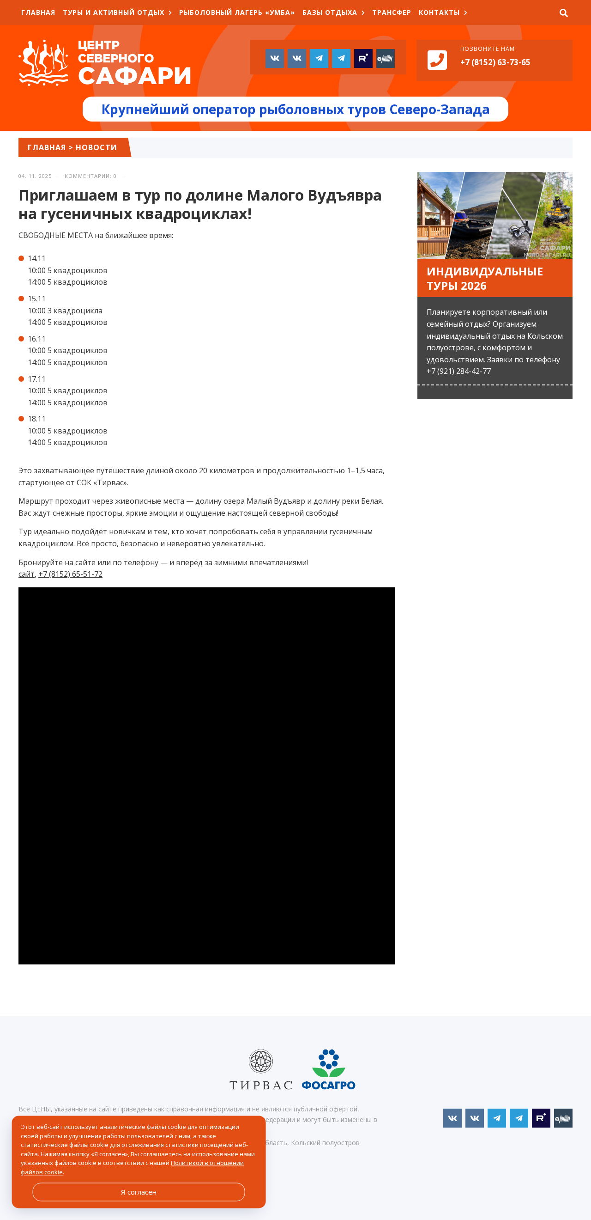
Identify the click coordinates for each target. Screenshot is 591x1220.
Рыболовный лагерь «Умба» (237, 12)
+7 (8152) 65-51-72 (70, 574)
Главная (38, 12)
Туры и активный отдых (113, 12)
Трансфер (391, 12)
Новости (96, 147)
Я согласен (139, 1191)
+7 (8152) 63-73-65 (495, 62)
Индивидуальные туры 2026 (485, 278)
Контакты (439, 12)
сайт (26, 574)
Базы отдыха (329, 12)
